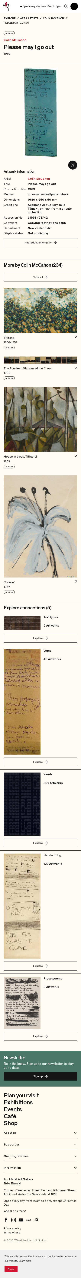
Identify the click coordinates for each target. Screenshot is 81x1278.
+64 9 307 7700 (15, 1211)
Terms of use (12, 1232)
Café (10, 1116)
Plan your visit (21, 1095)
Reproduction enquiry (38, 242)
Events (13, 1109)
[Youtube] (21, 1220)
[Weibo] (36, 1220)
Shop (11, 1123)
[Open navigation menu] (74, 6)
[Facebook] (6, 1220)
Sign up (38, 1076)
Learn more (25, 1261)
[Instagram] (13, 1220)
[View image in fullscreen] (72, 165)
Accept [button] (11, 1269)
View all (38, 277)
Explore (38, 638)
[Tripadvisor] (28, 1220)
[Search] (66, 6)
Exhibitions (18, 1102)
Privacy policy (12, 1228)
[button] (40, 319)
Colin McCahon (15, 40)
